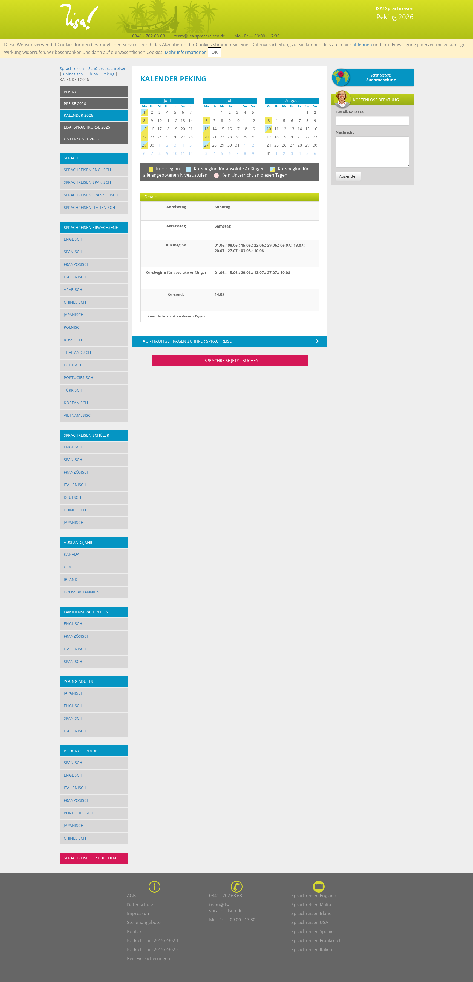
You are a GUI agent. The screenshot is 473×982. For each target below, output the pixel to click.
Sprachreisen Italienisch (89, 207)
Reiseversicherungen (148, 958)
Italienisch (75, 276)
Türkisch (73, 390)
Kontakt (135, 931)
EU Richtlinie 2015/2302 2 (153, 949)
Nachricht (345, 132)
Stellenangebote (144, 922)
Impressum (139, 913)
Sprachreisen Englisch (87, 169)
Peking (108, 74)
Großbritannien (81, 592)
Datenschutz (140, 905)
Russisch (73, 339)
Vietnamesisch (78, 415)
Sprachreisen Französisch (91, 194)
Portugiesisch (78, 377)
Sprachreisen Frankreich (316, 940)
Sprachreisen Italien (311, 949)
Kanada (71, 554)
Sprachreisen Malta (311, 905)
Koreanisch (76, 402)
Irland (70, 579)
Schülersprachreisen (107, 68)
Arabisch (73, 289)
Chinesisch (73, 74)
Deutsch (72, 365)
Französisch (77, 264)
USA (67, 566)
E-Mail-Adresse (350, 112)
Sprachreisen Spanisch (87, 182)
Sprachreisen (72, 68)
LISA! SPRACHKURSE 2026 (87, 127)
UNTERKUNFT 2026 (81, 138)
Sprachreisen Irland (311, 913)
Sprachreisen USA (309, 922)
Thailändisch (77, 352)
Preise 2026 (75, 103)
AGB (131, 896)
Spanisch (73, 251)
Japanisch (73, 314)
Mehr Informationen (186, 52)
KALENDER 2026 (78, 115)
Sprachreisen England (313, 896)
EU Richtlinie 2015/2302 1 (153, 940)
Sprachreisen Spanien (313, 931)
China (92, 74)
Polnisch (73, 327)
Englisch (73, 239)
